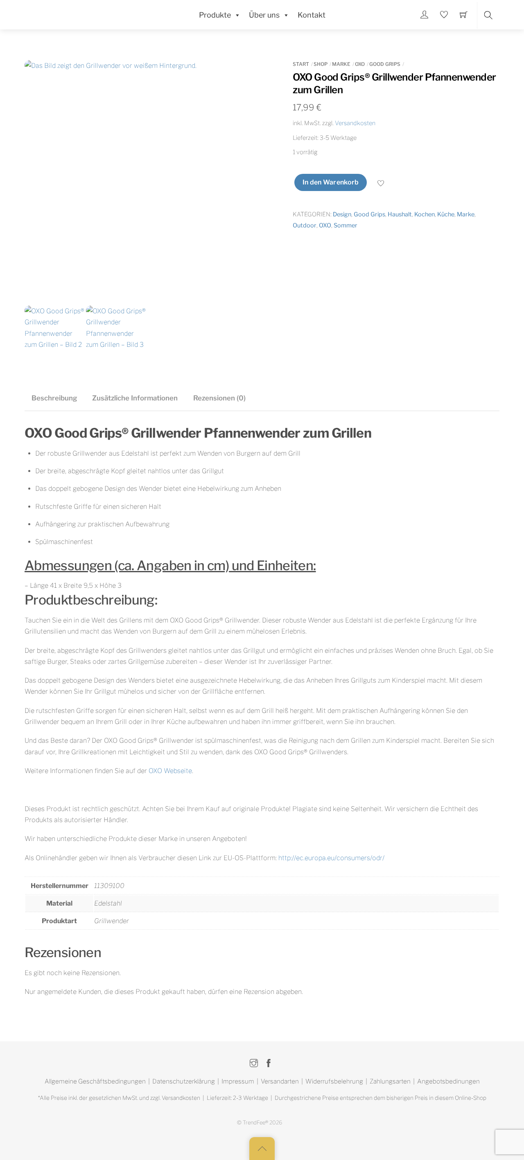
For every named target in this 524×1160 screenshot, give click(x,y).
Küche (445, 214)
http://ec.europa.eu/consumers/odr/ (331, 858)
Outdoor (304, 225)
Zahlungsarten (390, 1081)
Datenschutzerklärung (183, 1081)
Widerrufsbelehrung (334, 1081)
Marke (341, 64)
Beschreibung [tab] (54, 398)
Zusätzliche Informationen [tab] (135, 398)
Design (342, 214)
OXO (360, 64)
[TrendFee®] (73, 14)
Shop (321, 64)
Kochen (424, 214)
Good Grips (384, 64)
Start (301, 64)
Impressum (237, 1081)
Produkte (215, 15)
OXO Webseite (170, 771)
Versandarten (280, 1081)
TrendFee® (255, 1123)
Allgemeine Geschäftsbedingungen (95, 1081)
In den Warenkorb (331, 182)
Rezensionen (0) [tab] (219, 398)
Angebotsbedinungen (448, 1081)
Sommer (345, 225)
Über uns (264, 15)
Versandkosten (355, 123)
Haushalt (400, 214)
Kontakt (311, 15)
